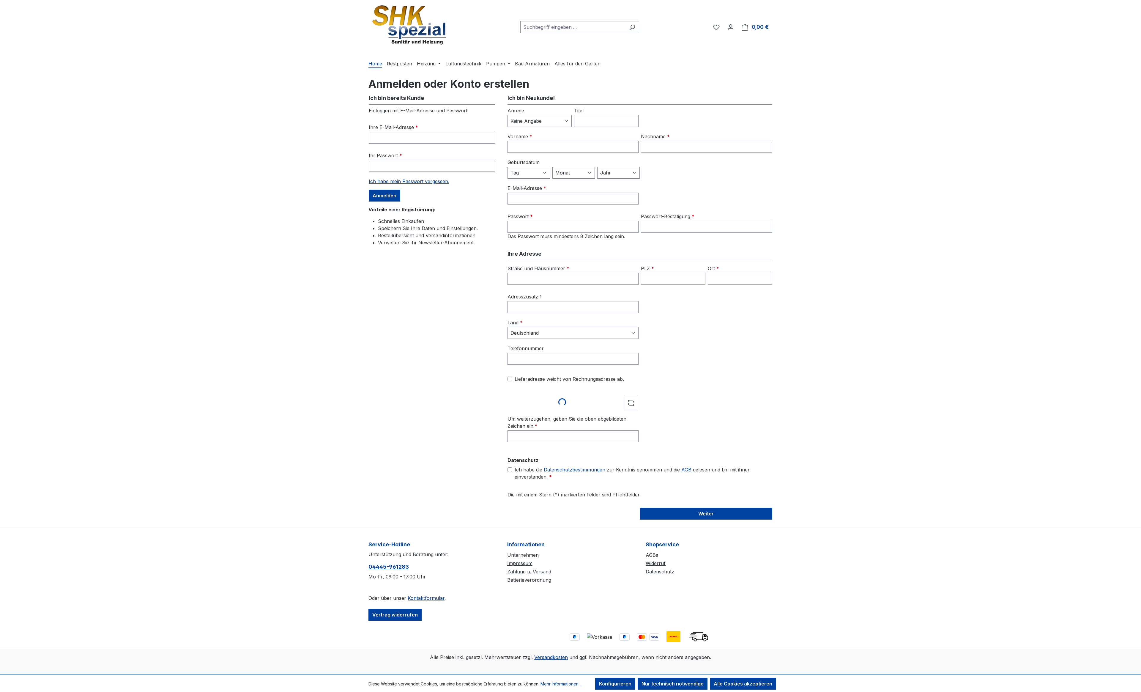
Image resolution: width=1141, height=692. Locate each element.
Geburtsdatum (524, 162)
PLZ (647, 268)
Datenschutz (660, 572)
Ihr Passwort (385, 155)
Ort (713, 268)
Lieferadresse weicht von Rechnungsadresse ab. (569, 379)
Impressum (519, 563)
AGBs (652, 555)
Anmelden (384, 196)
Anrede (516, 111)
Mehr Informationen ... (561, 683)
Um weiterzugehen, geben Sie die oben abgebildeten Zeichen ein (567, 422)
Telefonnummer (526, 348)
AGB (686, 470)
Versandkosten (551, 657)
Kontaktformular (426, 598)
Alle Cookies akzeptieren (743, 684)
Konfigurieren (615, 684)
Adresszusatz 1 (525, 297)
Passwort (520, 216)
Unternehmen (523, 555)
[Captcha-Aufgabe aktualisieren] (631, 403)
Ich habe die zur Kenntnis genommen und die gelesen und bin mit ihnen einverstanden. (633, 473)
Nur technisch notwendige (673, 684)
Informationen (526, 544)
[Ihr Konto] (731, 27)
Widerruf (656, 563)
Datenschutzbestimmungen (574, 470)
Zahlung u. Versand (529, 572)
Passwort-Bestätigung (667, 216)
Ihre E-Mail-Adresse (393, 127)
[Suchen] (632, 27)
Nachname (655, 136)
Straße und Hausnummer (538, 268)
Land (515, 322)
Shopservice (662, 544)
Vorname (520, 136)
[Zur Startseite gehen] (409, 26)
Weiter (706, 514)
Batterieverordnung (529, 580)
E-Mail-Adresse (527, 188)
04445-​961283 (388, 567)
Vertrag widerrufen (395, 615)
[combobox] (572, 27)
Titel (579, 111)
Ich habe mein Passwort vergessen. (409, 181)
